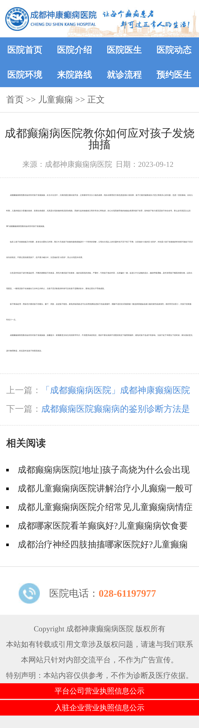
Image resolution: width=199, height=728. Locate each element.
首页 (15, 99)
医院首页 (24, 50)
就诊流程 (124, 74)
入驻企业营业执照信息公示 (99, 708)
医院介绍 (74, 50)
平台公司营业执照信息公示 (99, 691)
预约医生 (174, 74)
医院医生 (124, 50)
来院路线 (74, 74)
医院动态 (174, 50)
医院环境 (24, 74)
